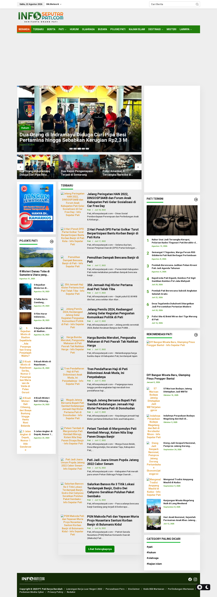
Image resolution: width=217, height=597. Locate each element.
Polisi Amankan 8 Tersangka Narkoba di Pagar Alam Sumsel (117, 173)
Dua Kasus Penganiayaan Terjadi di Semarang (77, 173)
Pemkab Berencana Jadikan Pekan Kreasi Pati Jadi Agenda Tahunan (174, 266)
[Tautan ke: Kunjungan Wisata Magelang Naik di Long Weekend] (154, 506)
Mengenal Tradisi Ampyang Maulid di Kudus (178, 481)
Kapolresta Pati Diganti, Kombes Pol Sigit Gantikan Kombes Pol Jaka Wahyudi (173, 279)
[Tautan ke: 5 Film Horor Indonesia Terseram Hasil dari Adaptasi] (25, 318)
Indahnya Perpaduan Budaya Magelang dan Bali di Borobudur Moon (179, 417)
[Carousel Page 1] (71, 149)
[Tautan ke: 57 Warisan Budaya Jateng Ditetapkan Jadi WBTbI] (154, 399)
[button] (197, 4)
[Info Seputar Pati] (40, 16)
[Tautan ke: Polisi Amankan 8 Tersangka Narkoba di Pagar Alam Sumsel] (121, 167)
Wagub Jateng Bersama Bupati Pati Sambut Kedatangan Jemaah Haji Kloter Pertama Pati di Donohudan (111, 404)
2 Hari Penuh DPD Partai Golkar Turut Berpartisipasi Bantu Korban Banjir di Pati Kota (113, 233)
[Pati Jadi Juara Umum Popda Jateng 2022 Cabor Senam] (132, 474)
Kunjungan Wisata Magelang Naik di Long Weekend (178, 502)
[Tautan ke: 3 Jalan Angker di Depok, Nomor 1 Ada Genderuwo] (25, 440)
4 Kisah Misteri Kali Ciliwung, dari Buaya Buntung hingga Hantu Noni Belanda (42, 400)
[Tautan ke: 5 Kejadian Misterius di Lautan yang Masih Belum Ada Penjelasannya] (25, 289)
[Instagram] (195, 579)
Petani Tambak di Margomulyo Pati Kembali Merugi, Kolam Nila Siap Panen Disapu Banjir (111, 432)
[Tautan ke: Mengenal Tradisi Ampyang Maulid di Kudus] (154, 487)
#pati (150, 547)
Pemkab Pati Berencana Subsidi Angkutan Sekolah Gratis (174, 292)
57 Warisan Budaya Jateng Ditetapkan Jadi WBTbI (177, 390)
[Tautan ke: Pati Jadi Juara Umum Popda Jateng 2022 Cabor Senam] (73, 464)
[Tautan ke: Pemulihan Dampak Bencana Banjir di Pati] (73, 261)
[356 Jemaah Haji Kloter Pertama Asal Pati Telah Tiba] (119, 299)
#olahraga (153, 558)
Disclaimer (134, 589)
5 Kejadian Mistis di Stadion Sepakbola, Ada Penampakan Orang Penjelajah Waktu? (43, 330)
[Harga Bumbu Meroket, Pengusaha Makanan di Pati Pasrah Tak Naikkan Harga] (88, 359)
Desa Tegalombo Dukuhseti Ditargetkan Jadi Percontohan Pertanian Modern (173, 305)
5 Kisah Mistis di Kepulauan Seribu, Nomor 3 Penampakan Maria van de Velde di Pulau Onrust (42, 363)
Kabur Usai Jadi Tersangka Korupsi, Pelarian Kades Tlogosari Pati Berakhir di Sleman (174, 241)
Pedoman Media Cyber (31, 592)
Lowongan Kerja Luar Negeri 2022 (84, 589)
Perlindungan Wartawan (181, 589)
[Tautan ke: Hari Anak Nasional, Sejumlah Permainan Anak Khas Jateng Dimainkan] (154, 522)
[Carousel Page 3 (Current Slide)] (79, 149)
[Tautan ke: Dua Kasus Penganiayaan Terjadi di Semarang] (79, 167)
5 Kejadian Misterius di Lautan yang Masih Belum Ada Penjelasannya (43, 287)
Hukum (25, 128)
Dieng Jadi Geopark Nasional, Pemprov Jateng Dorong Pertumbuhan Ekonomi (179, 445)
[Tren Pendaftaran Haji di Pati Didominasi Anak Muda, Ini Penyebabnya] (104, 391)
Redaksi (71, 592)
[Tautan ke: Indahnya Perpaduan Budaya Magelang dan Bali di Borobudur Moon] (154, 426)
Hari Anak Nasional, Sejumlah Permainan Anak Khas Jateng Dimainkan (179, 519)
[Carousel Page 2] (75, 149)
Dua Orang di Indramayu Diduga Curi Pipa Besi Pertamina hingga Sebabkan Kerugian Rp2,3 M (73, 137)
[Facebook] (190, 579)
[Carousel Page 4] (83, 149)
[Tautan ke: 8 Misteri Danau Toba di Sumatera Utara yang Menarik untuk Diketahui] (36, 257)
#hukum (151, 552)
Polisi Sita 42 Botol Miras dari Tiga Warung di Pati (174, 318)
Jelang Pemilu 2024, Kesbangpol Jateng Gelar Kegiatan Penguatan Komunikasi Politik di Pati (110, 313)
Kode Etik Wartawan (153, 589)
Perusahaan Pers (115, 589)
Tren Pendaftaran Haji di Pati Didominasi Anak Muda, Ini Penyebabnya (107, 373)
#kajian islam (154, 563)
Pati (89, 210)
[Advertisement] (108, 59)
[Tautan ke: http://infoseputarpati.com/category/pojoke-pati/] (52, 241)
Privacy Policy (55, 592)
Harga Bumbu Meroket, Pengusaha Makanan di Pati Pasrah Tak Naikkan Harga (112, 341)
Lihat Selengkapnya (100, 549)
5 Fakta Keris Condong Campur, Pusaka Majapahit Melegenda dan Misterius (43, 301)
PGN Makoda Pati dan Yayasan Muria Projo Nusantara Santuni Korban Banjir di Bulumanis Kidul (113, 520)
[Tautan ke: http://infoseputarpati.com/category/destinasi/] (196, 335)
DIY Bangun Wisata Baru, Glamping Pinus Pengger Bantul (168, 376)
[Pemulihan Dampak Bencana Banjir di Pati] (94, 275)
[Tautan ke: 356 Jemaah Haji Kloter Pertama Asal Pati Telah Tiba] (73, 289)
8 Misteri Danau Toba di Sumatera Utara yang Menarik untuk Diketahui (35, 273)
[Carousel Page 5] (87, 149)
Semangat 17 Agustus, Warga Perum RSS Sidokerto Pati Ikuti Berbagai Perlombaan (174, 254)
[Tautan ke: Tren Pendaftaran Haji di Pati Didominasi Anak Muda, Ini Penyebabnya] (73, 376)
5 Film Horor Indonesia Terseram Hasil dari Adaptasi (42, 315)
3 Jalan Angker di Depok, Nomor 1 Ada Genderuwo (43, 433)
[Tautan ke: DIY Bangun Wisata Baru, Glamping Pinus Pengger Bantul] (172, 356)
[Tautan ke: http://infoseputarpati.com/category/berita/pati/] (196, 199)
